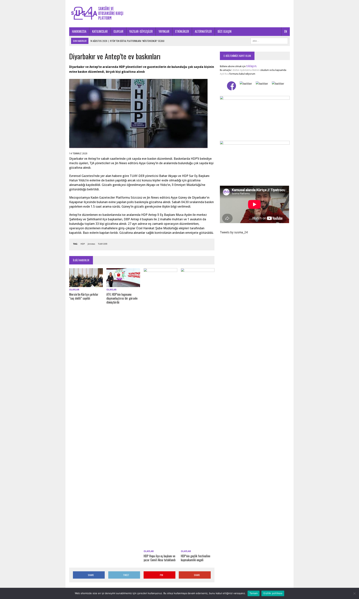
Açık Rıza (224, 74)
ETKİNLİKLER (182, 31)
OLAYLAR (118, 31)
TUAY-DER (102, 244)
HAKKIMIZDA (79, 31)
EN (285, 31)
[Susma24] (179, 14)
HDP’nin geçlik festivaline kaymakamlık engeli (195, 558)
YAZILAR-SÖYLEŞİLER (141, 31)
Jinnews (91, 244)
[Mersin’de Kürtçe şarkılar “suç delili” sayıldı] (86, 284)
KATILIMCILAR (100, 31)
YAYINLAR (164, 31)
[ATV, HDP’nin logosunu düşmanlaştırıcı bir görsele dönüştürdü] (123, 284)
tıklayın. (251, 66)
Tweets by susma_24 (234, 232)
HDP (83, 244)
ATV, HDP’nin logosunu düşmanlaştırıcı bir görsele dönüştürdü (121, 298)
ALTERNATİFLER (203, 31)
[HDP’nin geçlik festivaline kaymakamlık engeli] (197, 546)
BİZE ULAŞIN (224, 31)
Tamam (253, 593)
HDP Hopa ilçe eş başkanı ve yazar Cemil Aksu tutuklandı (160, 558)
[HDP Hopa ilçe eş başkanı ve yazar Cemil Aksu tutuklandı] (160, 546)
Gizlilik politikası (272, 593)
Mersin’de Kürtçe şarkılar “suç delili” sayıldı (83, 296)
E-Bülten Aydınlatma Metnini (245, 70)
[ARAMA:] (269, 40)
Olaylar (74, 289)
